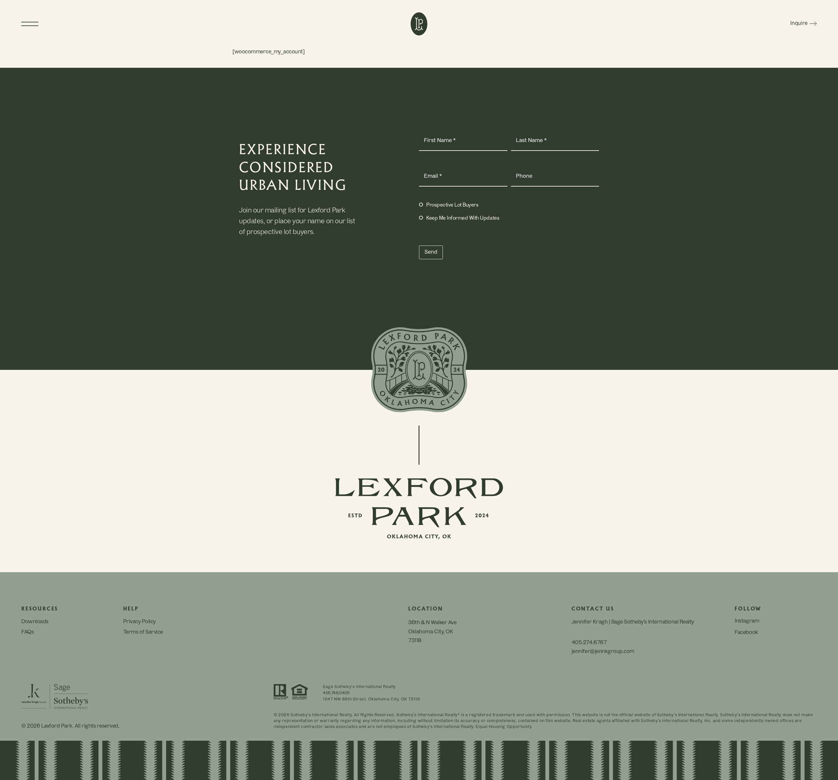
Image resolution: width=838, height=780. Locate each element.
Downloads (34, 622)
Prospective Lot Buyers (452, 205)
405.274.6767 (589, 642)
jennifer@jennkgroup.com (603, 651)
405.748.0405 (336, 693)
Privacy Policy (139, 622)
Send (431, 252)
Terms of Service (143, 632)
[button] (120, 24)
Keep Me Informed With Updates (462, 218)
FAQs (27, 632)
